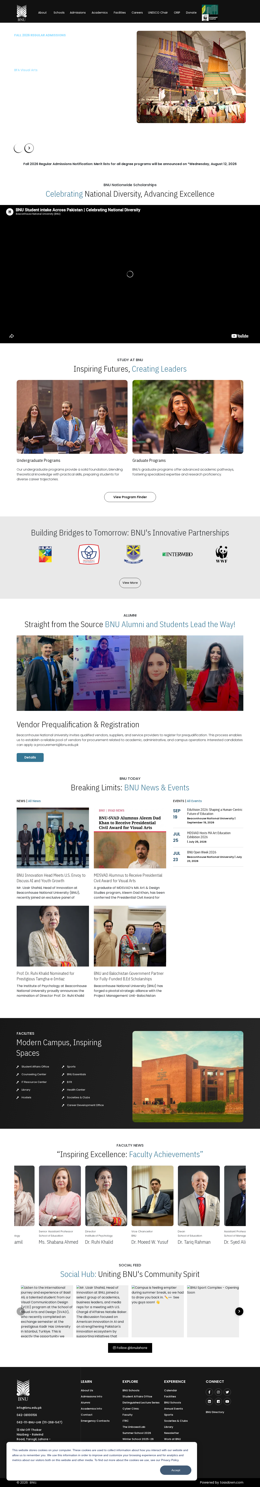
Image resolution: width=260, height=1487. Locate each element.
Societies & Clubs (78, 1097)
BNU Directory (215, 1412)
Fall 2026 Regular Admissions (40, 35)
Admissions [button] (78, 13)
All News (34, 801)
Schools (59, 13)
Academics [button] (100, 13)
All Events (194, 801)
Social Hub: (78, 1274)
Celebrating (64, 193)
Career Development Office (85, 1105)
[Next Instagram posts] (239, 1311)
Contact (86, 1415)
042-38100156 (27, 1415)
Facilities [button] (120, 13)
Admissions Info (91, 1396)
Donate (191, 13)
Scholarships (56, 89)
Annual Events (173, 1409)
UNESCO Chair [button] (158, 13)
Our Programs (27, 89)
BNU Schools (130, 1390)
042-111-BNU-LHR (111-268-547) (39, 1422)
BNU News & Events (156, 787)
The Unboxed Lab (133, 1427)
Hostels (26, 1097)
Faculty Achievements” (166, 1154)
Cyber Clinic (130, 1409)
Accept (175, 1470)
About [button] (43, 13)
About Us (87, 1390)
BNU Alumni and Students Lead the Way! (170, 624)
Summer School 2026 (136, 1433)
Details (30, 757)
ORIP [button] (177, 13)
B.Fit (69, 1082)
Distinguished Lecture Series (140, 1402)
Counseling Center (33, 1074)
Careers (137, 13)
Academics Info (91, 1409)
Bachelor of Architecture (33, 70)
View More (130, 583)
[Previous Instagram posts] (21, 1311)
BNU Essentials (76, 1074)
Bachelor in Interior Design (35, 77)
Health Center (75, 1090)
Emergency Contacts (95, 1421)
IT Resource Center (34, 1082)
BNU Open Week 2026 (201, 852)
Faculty (127, 1415)
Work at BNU (172, 1439)
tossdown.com (231, 1482)
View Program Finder (130, 497)
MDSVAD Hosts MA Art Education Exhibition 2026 (209, 835)
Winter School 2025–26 (138, 1439)
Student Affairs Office (35, 1067)
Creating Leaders (159, 368)
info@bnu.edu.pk (29, 1408)
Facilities (170, 1396)
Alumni (85, 1402)
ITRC (125, 1421)
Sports (71, 1067)
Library (25, 1090)
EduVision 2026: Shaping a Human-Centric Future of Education (214, 812)
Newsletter (171, 1433)
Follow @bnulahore (131, 1347)
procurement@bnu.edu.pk (57, 744)
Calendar (170, 1390)
